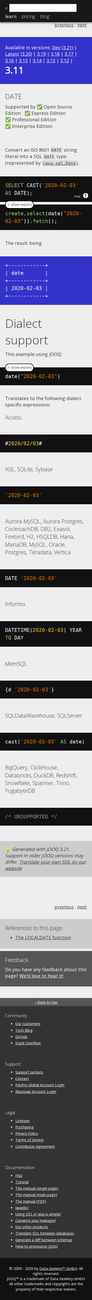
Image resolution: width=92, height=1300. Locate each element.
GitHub (21, 1036)
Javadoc (22, 1207)
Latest (12, 54)
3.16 (9, 60)
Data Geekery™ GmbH (58, 1268)
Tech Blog (24, 1030)
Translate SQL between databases (44, 1233)
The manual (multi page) (36, 1194)
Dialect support (26, 331)
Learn (10, 16)
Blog (44, 16)
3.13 (51, 60)
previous (64, 25)
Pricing (28, 16)
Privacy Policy (26, 1133)
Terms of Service (29, 1139)
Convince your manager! (35, 1220)
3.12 (64, 60)
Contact (22, 1078)
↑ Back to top (45, 1002)
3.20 (26, 54)
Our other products (31, 1226)
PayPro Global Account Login (39, 1084)
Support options (29, 1072)
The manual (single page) (36, 1188)
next (82, 25)
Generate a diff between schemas (43, 1239)
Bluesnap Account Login (35, 1091)
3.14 (37, 60)
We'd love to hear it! (41, 976)
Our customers (27, 1023)
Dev (56, 47)
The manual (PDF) (30, 1201)
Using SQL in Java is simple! (38, 1214)
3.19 (41, 54)
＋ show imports (19, 204)
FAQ (18, 1175)
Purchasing (24, 1127)
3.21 (67, 47)
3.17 (69, 54)
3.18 (55, 54)
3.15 (23, 60)
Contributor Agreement (35, 1146)
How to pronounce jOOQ (36, 1246)
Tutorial (22, 1181)
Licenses (22, 1120)
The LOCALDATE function (43, 937)
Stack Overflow (28, 1043)
